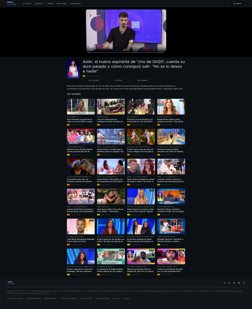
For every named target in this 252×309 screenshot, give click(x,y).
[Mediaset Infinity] (11, 3)
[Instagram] (239, 283)
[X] (244, 283)
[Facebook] (224, 283)
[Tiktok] (229, 283)
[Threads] (234, 283)
